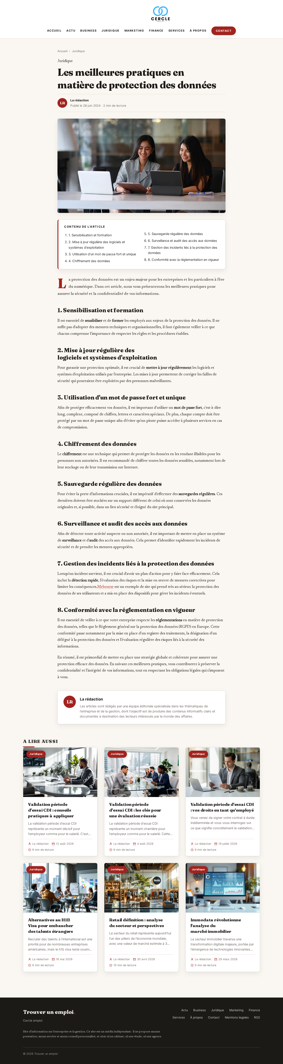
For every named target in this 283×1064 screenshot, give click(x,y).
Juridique (110, 30)
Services (176, 30)
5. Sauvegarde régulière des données (175, 234)
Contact (224, 30)
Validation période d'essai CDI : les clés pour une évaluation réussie (135, 810)
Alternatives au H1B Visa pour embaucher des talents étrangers (50, 925)
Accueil (54, 30)
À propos (198, 30)
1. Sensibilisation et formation (90, 235)
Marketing (134, 30)
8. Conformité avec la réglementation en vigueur (183, 260)
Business (88, 30)
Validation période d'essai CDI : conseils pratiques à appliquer (51, 810)
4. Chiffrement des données (89, 261)
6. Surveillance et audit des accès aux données (182, 241)
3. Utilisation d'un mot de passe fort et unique (102, 254)
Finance (156, 30)
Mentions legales (237, 1017)
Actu (70, 30)
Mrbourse (105, 587)
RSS (257, 1017)
